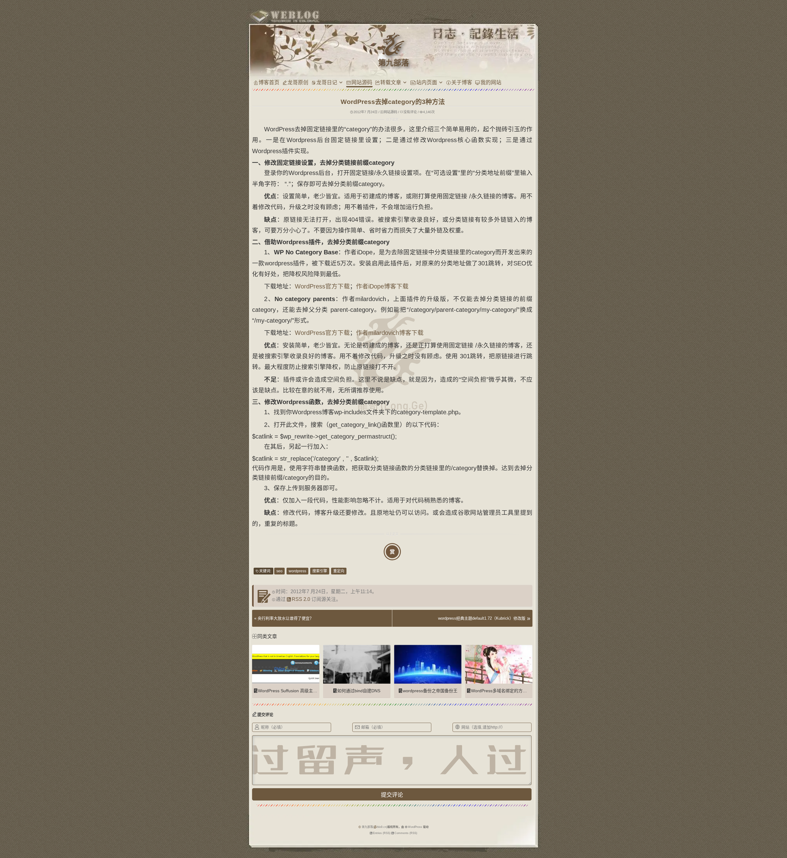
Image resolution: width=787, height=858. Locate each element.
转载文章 (390, 82)
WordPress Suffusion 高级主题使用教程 (296, 690)
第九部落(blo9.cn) (374, 826)
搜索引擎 (319, 571)
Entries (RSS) (381, 833)
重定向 (338, 571)
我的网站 (491, 82)
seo (279, 571)
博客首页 (269, 82)
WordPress (415, 826)
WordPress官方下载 (322, 286)
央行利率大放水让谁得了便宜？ (286, 618)
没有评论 (410, 112)
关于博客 (461, 82)
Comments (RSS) (405, 833)
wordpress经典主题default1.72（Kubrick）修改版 (481, 618)
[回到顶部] (547, 820)
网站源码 (361, 82)
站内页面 (426, 82)
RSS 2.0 (301, 599)
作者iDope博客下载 (382, 286)
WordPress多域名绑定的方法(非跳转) (507, 690)
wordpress (297, 571)
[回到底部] (547, 831)
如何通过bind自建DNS (358, 690)
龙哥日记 (326, 82)
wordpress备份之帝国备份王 (430, 690)
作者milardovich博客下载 (390, 332)
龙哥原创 (297, 82)
